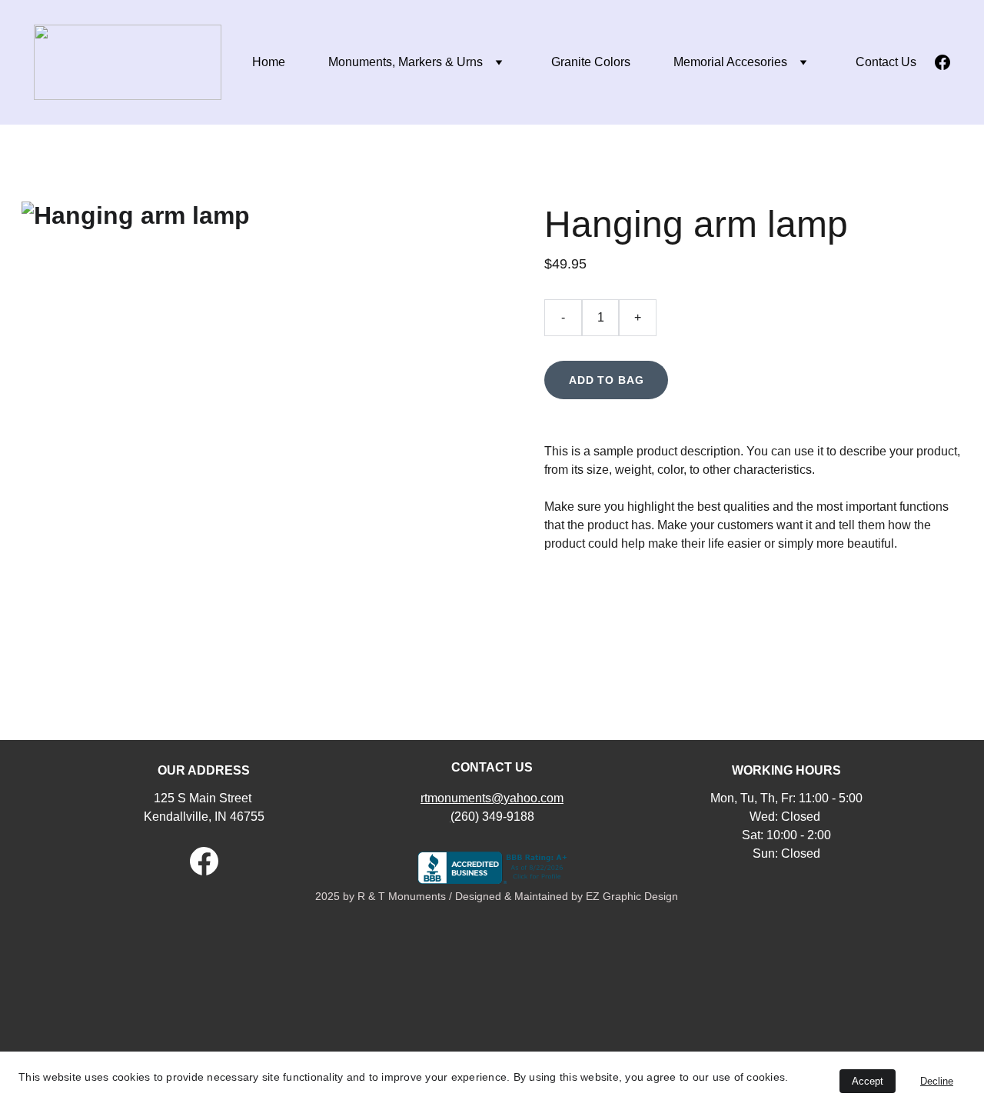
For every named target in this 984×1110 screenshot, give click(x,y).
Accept (867, 1081)
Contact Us (886, 61)
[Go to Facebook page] (942, 62)
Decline (936, 1081)
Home (268, 61)
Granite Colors (590, 61)
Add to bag (606, 380)
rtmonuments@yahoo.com (492, 798)
